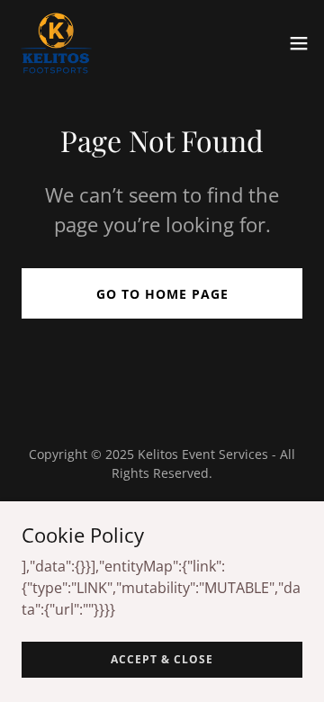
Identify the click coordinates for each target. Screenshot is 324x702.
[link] (56, 43)
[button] (299, 43)
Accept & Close (162, 659)
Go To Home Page (162, 293)
